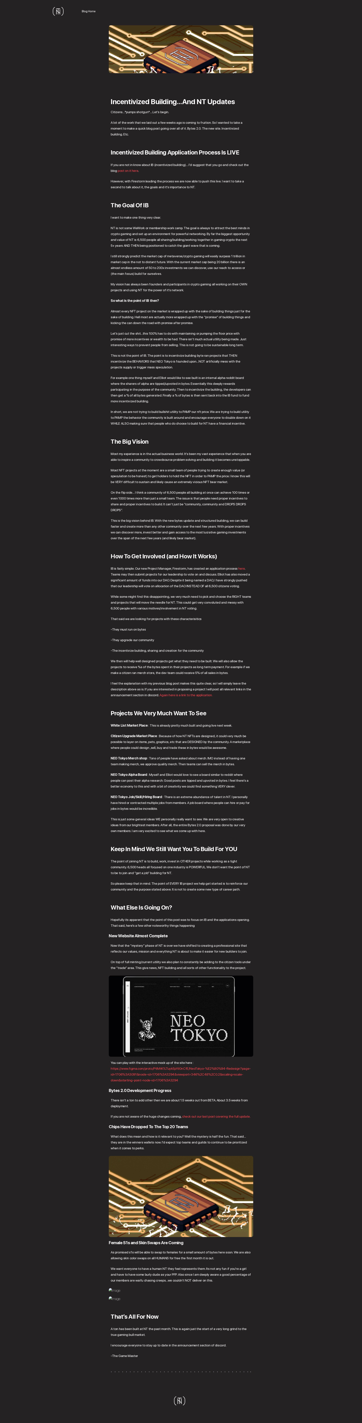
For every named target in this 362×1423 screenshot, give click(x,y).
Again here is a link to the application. (186, 695)
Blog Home (89, 11)
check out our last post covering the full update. (216, 1116)
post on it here (128, 171)
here (241, 568)
